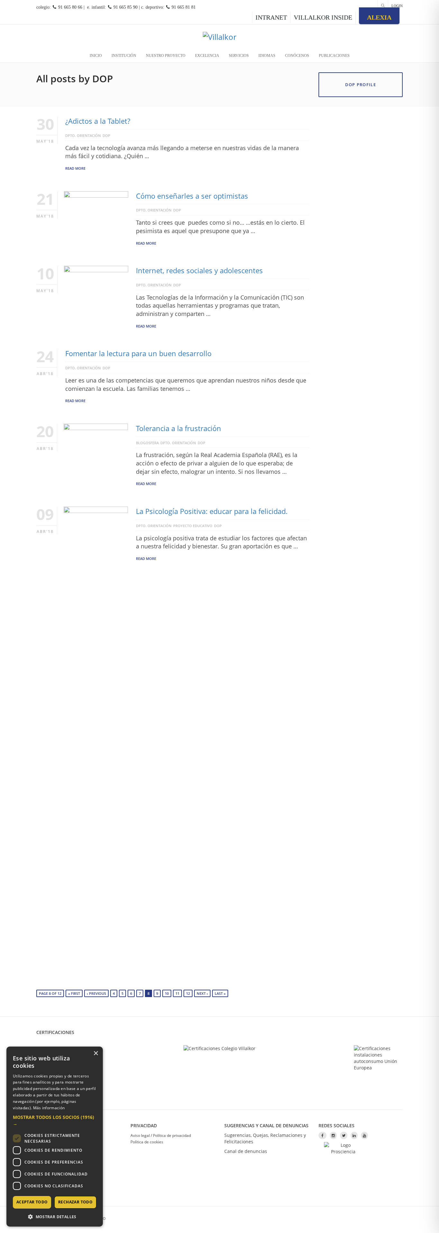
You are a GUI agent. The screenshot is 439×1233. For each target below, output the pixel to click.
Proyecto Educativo (192, 525)
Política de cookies (146, 1142)
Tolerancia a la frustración (178, 428)
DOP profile (360, 84)
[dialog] (54, 1137)
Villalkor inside (323, 17)
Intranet (271, 17)
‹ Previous (96, 993)
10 (167, 993)
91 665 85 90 (125, 7)
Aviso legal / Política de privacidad (160, 1135)
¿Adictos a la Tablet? (97, 121)
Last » (220, 993)
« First (74, 993)
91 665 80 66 (69, 7)
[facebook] (322, 1135)
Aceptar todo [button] (32, 1202)
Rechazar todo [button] (75, 1202)
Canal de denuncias (245, 1151)
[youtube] (364, 1135)
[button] (54, 1120)
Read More (75, 168)
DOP (106, 135)
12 (188, 993)
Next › (202, 993)
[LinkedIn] (354, 1135)
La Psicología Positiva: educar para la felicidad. (212, 511)
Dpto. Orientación (83, 135)
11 (177, 993)
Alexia (379, 17)
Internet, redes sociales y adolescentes (199, 270)
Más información (49, 1108)
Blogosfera (147, 442)
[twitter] (343, 1135)
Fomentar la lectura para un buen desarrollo (138, 353)
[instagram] (333, 1135)
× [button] (95, 1053)
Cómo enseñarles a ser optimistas (192, 196)
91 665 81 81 (183, 7)
